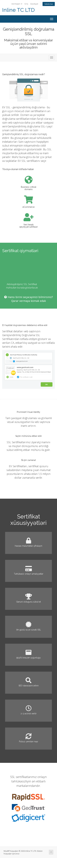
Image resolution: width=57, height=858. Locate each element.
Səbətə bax (48, 4)
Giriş (26, 4)
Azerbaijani (16, 4)
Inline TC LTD (18, 10)
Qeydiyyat (34, 4)
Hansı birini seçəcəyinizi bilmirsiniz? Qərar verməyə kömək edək (30, 299)
